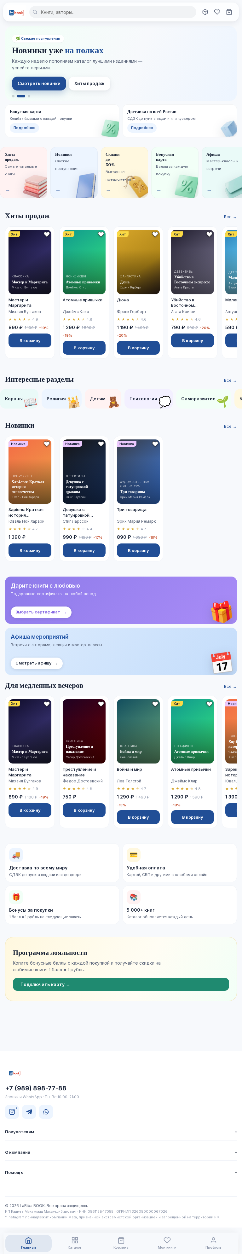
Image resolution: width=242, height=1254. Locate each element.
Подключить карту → (45, 984)
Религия (64, 402)
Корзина (121, 1247)
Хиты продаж (89, 83)
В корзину (30, 340)
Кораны (21, 402)
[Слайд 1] (13, 96)
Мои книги (167, 1247)
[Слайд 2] (21, 96)
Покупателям (19, 1131)
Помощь (14, 1172)
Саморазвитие (206, 402)
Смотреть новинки (39, 83)
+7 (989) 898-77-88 (35, 1088)
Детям (105, 402)
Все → (230, 216)
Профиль (213, 1247)
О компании (17, 1152)
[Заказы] (205, 12)
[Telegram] (29, 1112)
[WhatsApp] (46, 1112)
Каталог (75, 1247)
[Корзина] (229, 12)
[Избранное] (217, 12)
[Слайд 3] (29, 96)
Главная (28, 1247)
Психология (151, 402)
